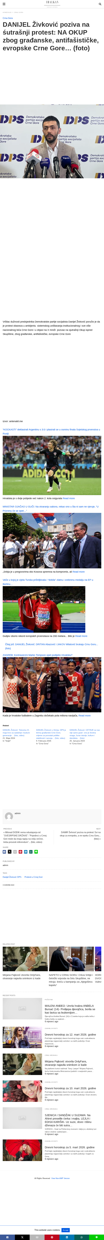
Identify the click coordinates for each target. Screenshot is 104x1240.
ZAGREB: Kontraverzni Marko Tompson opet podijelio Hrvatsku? (37, 655)
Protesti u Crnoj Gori (34, 877)
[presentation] (97, 967)
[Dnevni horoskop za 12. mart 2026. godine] (22, 1037)
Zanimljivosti (51, 1028)
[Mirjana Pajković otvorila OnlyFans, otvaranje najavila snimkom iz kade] (25, 959)
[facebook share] (4, 852)
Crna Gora (18, 12)
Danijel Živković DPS (12, 877)
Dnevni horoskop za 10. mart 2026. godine (70, 1088)
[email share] (15, 852)
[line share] (36, 852)
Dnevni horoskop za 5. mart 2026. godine (70, 1147)
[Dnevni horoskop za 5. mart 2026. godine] (22, 1150)
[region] (52, 75)
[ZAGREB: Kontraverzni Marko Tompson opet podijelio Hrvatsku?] (52, 711)
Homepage (7, 12)
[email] (37, 1237)
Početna (49, 999)
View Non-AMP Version (60, 1178)
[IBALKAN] (52, 4)
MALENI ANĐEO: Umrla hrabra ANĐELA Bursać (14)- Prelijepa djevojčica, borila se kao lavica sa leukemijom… (70, 1009)
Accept (65, 1230)
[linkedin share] (25, 852)
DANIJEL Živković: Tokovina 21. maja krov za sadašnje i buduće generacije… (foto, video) (16, 732)
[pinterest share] (20, 852)
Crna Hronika (51, 1055)
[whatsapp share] (30, 852)
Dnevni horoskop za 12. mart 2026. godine (70, 1034)
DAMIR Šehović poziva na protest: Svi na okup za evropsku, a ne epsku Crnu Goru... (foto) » (80, 835)
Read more (69, 498)
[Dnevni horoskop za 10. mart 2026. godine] (22, 1091)
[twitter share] (9, 852)
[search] (100, 4)
